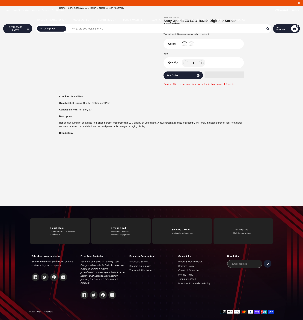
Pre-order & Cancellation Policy (194, 283)
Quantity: (173, 62)
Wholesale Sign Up (40, 10)
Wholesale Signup (138, 261)
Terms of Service (187, 279)
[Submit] (267, 264)
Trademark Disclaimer (140, 270)
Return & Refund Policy (190, 261)
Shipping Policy (186, 266)
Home (7, 10)
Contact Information (188, 270)
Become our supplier (140, 266)
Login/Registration (21, 10)
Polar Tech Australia (44, 312)
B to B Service (58, 10)
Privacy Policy (185, 274)
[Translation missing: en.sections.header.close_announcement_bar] (299, 3)
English (295, 10)
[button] (224, 74)
